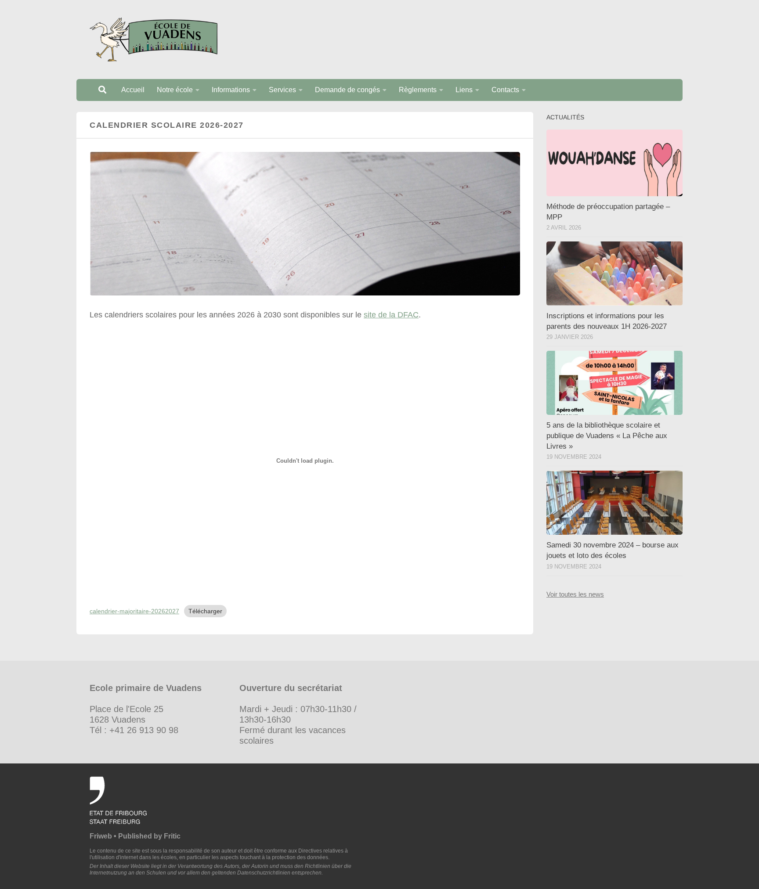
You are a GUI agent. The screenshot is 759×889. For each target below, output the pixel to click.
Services (282, 90)
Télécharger (205, 611)
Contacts (505, 90)
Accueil (133, 90)
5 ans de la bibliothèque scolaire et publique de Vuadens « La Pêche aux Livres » (606, 435)
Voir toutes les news (575, 594)
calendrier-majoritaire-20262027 (134, 611)
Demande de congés (347, 90)
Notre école (175, 90)
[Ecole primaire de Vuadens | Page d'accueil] (153, 39)
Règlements (418, 90)
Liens (464, 90)
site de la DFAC (391, 314)
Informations (231, 90)
